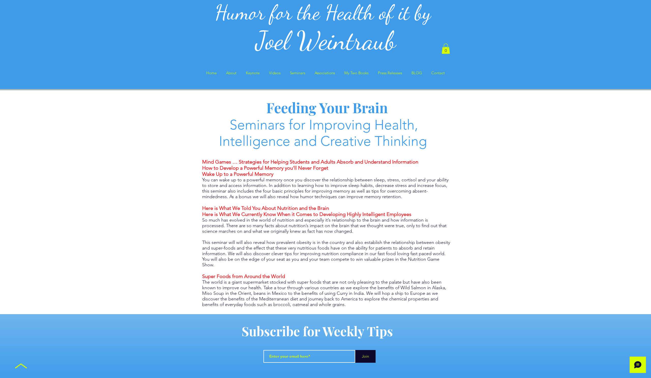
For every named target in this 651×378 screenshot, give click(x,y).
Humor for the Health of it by (325, 12)
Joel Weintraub (326, 40)
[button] (445, 48)
